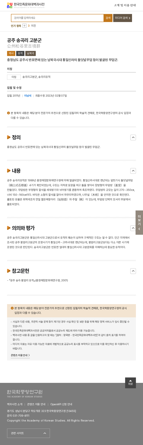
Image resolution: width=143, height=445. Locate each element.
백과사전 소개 (14, 404)
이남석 (27, 95)
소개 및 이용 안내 (125, 5)
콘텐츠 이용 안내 (19, 355)
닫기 (133, 137)
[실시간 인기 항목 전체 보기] (24, 26)
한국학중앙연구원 (24, 393)
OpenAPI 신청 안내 (61, 404)
